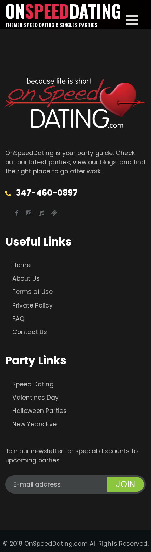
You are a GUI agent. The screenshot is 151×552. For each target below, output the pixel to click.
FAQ (18, 319)
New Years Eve (34, 424)
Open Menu (132, 20)
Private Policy (32, 305)
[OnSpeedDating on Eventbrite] (54, 213)
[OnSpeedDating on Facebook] (16, 213)
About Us (26, 278)
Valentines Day (35, 397)
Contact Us (29, 332)
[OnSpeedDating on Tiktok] (41, 213)
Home (21, 265)
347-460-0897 (47, 193)
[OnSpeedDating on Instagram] (28, 213)
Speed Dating (33, 384)
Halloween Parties (39, 411)
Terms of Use (32, 292)
